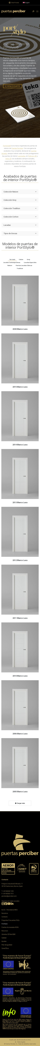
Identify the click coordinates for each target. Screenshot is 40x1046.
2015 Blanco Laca (20, 387)
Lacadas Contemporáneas (11, 262)
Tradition (20, 268)
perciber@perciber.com (9, 896)
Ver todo (12, 259)
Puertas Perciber (17, 148)
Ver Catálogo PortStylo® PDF (12, 86)
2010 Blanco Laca (20, 676)
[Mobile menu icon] (37, 11)
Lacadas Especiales (30, 262)
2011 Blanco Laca (20, 618)
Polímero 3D (32, 156)
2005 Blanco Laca (20, 791)
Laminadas (21, 156)
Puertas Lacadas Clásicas (24, 265)
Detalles (20, 300)
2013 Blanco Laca (20, 502)
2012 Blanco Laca (20, 560)
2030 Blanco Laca (20, 329)
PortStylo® (7, 146)
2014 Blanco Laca (20, 445)
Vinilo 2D (8, 159)
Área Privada (15, 2)
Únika (29, 1040)
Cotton (21, 259)
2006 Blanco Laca (20, 734)
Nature (9, 265)
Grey (28, 259)
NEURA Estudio (21, 1040)
